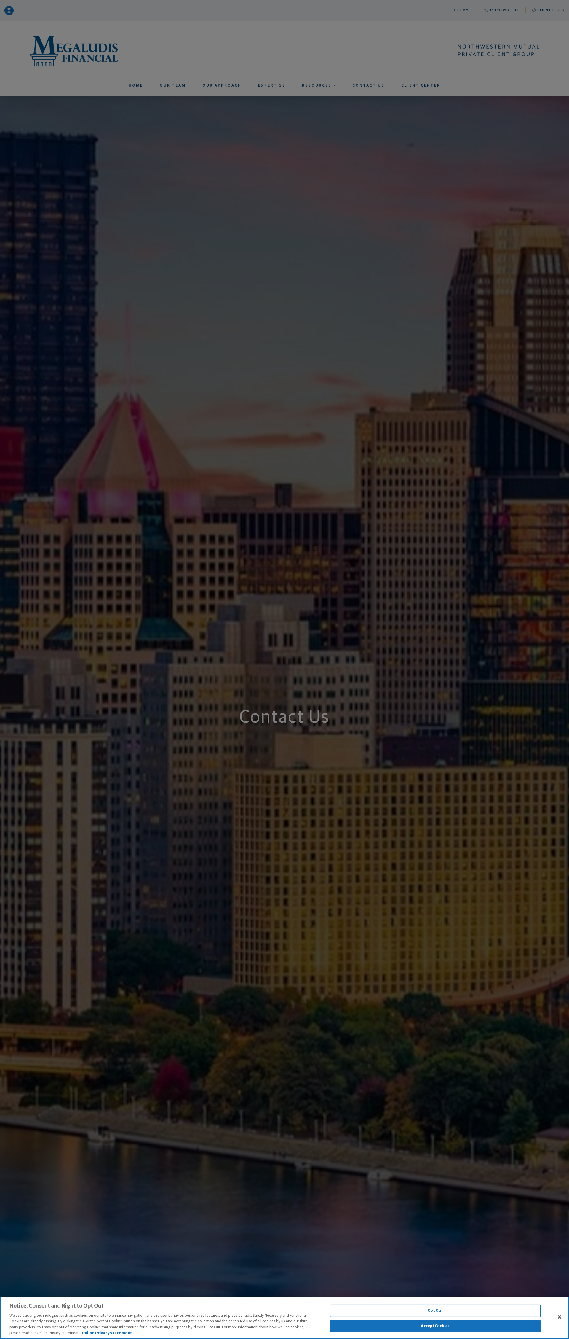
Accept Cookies (435, 1326)
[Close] (559, 1317)
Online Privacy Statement (107, 1333)
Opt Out (435, 1311)
